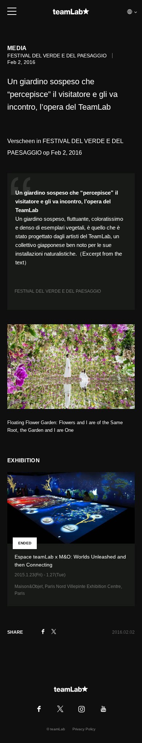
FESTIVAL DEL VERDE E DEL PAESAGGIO (58, 291)
